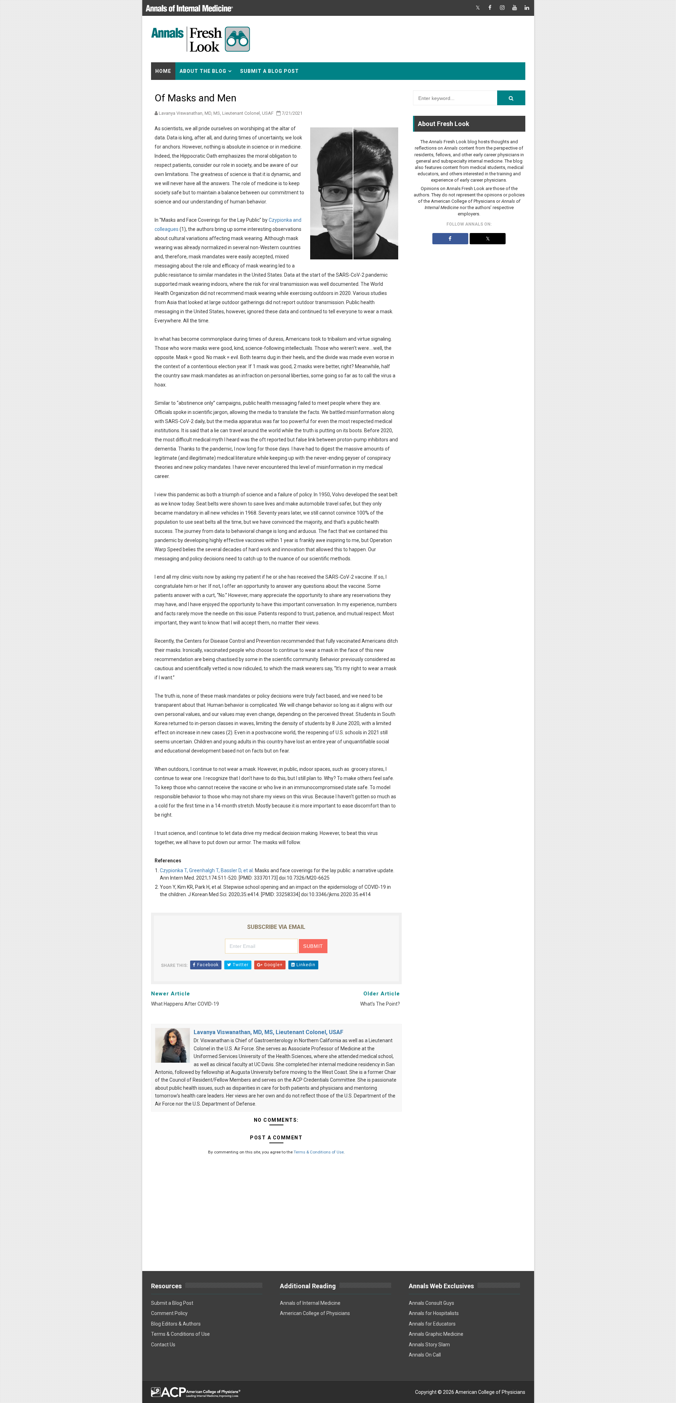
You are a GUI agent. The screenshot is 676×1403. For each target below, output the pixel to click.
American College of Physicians (315, 1313)
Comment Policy (169, 1313)
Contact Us (163, 1344)
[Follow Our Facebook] (450, 238)
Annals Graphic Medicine (436, 1334)
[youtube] (514, 8)
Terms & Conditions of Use (319, 1152)
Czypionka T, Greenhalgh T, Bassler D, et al (206, 870)
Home (163, 71)
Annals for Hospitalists (434, 1313)
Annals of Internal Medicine (310, 1303)
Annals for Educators (432, 1324)
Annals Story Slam (429, 1344)
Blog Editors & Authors (176, 1324)
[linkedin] (527, 8)
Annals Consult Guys (431, 1303)
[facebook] (490, 8)
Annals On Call (425, 1355)
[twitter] (477, 8)
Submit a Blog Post (269, 71)
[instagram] (502, 8)
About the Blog (203, 71)
